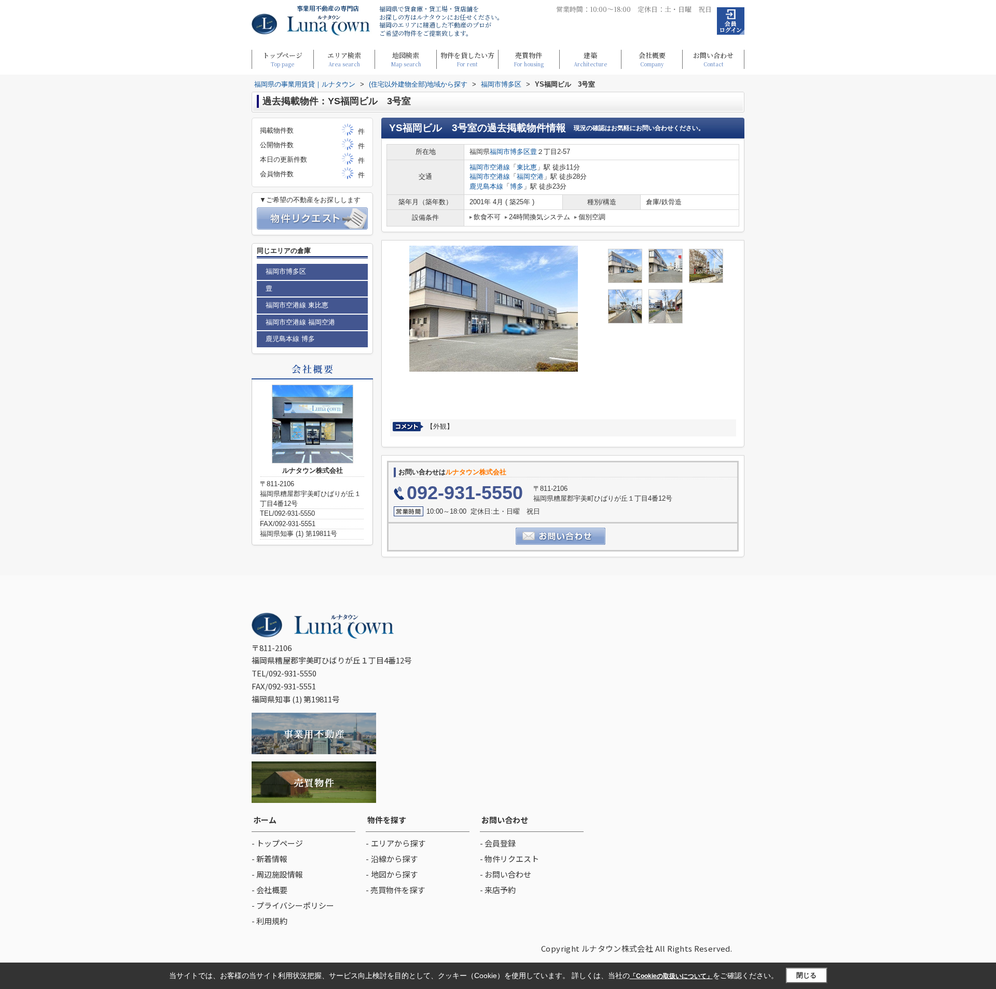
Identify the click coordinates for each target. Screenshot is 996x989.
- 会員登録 (498, 843)
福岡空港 (530, 176)
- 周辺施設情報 (277, 874)
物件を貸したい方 (467, 58)
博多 (516, 186)
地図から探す (394, 874)
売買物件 (529, 58)
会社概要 (652, 58)
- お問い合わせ (505, 874)
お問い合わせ (713, 58)
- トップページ (277, 843)
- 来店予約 (498, 889)
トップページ (282, 58)
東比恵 (527, 167)
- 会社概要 (269, 889)
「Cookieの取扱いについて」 (671, 976)
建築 (590, 58)
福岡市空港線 (489, 167)
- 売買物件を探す (395, 889)
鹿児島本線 (486, 186)
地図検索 (406, 58)
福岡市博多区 (510, 152)
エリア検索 (344, 58)
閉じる (806, 975)
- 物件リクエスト (509, 858)
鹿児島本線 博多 (290, 339)
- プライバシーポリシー (293, 905)
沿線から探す (394, 858)
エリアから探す (398, 843)
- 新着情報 (269, 858)
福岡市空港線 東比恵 (297, 305)
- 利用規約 (269, 920)
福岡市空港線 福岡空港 (300, 322)
